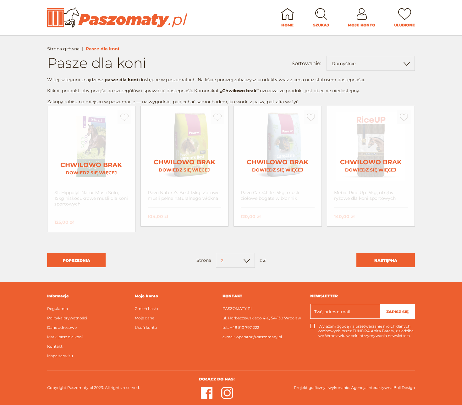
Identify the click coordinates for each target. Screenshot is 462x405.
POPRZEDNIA (76, 260)
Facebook (206, 393)
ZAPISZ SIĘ (397, 311)
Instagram (227, 393)
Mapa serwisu (60, 355)
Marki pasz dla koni (65, 337)
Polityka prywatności (67, 318)
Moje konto (146, 296)
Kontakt (55, 346)
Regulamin (57, 308)
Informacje (58, 296)
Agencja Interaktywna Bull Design (383, 387)
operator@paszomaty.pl (259, 337)
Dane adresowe (62, 327)
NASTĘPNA (385, 260)
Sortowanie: (306, 63)
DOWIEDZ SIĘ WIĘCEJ (91, 168)
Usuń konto (146, 327)
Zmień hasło (146, 308)
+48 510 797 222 (244, 327)
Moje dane (144, 318)
